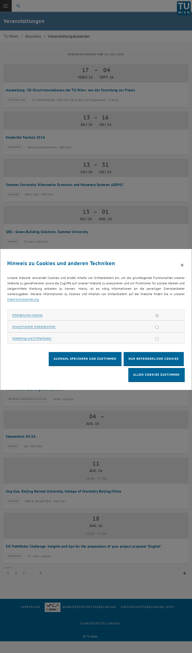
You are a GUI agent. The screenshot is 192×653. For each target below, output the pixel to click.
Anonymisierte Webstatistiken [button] (33, 326)
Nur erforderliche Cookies (154, 359)
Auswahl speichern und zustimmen (85, 359)
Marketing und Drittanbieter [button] (32, 338)
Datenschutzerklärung (23, 299)
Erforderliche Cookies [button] (27, 315)
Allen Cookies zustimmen (156, 375)
